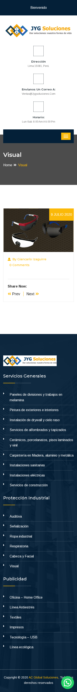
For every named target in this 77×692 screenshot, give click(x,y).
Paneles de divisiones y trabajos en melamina (36, 397)
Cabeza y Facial (22, 556)
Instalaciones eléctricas (27, 475)
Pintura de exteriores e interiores (34, 410)
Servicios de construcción (29, 485)
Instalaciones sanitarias (27, 465)
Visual (14, 566)
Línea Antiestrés (22, 607)
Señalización (19, 526)
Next (31, 294)
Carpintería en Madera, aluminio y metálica (42, 455)
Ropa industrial (21, 536)
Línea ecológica (21, 647)
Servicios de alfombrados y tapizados (38, 430)
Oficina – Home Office (26, 597)
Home (7, 165)
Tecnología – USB (23, 637)
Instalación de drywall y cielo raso (35, 420)
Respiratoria (19, 546)
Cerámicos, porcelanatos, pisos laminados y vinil (41, 442)
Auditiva (16, 516)
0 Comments (19, 265)
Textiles (15, 617)
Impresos (17, 627)
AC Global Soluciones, (44, 677)
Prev (15, 294)
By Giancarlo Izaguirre (29, 259)
